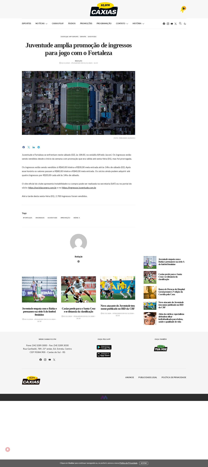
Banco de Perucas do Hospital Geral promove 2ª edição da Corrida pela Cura (171, 292)
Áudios (72, 24)
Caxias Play (58, 24)
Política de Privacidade (174, 378)
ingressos (40, 218)
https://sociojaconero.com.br (42, 188)
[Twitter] (175, 24)
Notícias (40, 24)
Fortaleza (28, 218)
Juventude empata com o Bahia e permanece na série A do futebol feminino (39, 311)
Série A (77, 218)
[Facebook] (164, 24)
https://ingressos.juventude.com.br (79, 188)
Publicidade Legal (147, 378)
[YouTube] (172, 24)
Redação (78, 61)
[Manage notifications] (7, 449)
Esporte (83, 36)
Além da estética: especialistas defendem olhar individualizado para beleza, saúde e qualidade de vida (171, 318)
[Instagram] (168, 24)
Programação (104, 24)
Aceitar (144, 463)
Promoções (86, 24)
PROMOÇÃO (66, 218)
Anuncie (129, 378)
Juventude (92, 36)
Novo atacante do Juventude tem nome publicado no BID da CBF (118, 307)
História (137, 24)
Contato (120, 24)
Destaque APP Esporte (69, 36)
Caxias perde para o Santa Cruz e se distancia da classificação (78, 310)
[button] (185, 24)
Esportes (26, 24)
